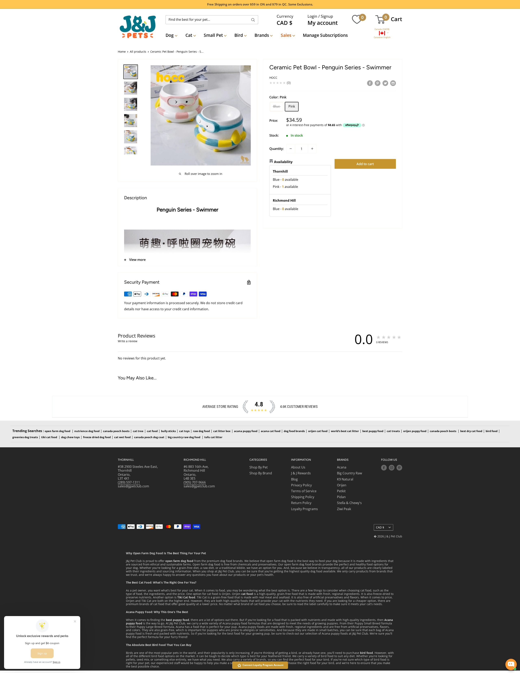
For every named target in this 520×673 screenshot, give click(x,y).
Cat (188, 35)
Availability (283, 161)
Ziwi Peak (344, 509)
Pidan (341, 497)
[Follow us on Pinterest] (399, 467)
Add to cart (365, 163)
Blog (294, 479)
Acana (341, 467)
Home (122, 51)
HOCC (273, 77)
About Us (298, 467)
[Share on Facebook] (370, 83)
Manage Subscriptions (325, 35)
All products (138, 51)
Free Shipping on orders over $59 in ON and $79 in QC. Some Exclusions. (260, 4)
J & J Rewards (301, 473)
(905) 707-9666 (195, 482)
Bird (238, 35)
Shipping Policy (302, 497)
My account (323, 22)
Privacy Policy (301, 485)
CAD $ (380, 527)
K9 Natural (345, 479)
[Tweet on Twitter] (385, 83)
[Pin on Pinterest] (377, 83)
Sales (286, 35)
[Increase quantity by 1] (312, 148)
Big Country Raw (349, 473)
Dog (170, 35)
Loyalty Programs (304, 509)
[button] (382, 29)
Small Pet (213, 35)
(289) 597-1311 (129, 482)
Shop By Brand (260, 473)
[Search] (253, 19)
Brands (262, 35)
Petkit (341, 491)
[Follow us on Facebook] (384, 467)
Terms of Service (303, 491)
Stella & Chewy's (349, 503)
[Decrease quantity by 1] (290, 148)
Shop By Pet (258, 467)
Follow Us (389, 460)
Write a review (127, 341)
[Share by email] (393, 83)
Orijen (341, 485)
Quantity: (276, 148)
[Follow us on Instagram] (391, 467)
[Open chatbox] (511, 664)
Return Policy (301, 503)
